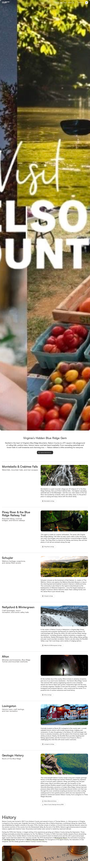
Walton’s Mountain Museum (35, 839)
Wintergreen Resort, (60, 838)
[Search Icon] (73, 3)
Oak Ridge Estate (9, 839)
